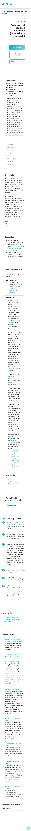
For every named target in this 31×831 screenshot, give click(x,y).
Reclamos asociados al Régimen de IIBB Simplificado (15, 462)
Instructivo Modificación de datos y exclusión (13, 482)
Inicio (2, 10)
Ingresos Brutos (20, 10)
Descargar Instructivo (17, 55)
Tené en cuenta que (12, 150)
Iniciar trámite (17, 48)
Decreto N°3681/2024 (12, 662)
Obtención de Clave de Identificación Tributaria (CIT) (16, 248)
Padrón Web (11, 368)
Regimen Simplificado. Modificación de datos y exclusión (12, 619)
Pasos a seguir (11, 159)
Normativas (10, 164)
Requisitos (9, 147)
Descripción (10, 144)
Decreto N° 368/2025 (12, 689)
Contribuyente (12, 505)
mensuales (16, 320)
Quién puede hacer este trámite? (13, 154)
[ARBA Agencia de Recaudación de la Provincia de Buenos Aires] (7, 4)
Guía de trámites (10, 10)
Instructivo (9, 161)
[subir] (28, 828)
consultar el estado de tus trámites (13, 376)
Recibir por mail (18, 62)
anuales (11, 322)
